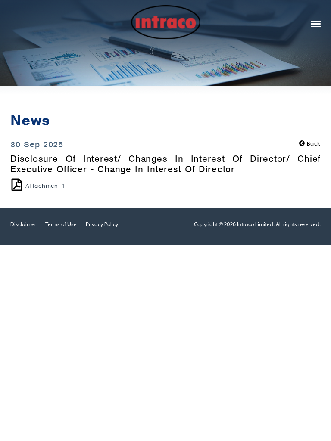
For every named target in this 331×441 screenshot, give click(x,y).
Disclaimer (23, 224)
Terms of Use (61, 224)
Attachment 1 (45, 186)
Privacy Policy (102, 224)
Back (313, 143)
